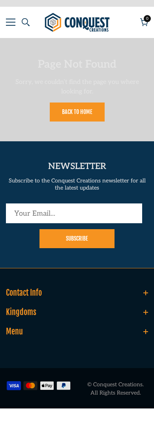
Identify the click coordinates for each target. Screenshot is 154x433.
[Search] (26, 22)
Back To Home (77, 111)
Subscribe (77, 238)
